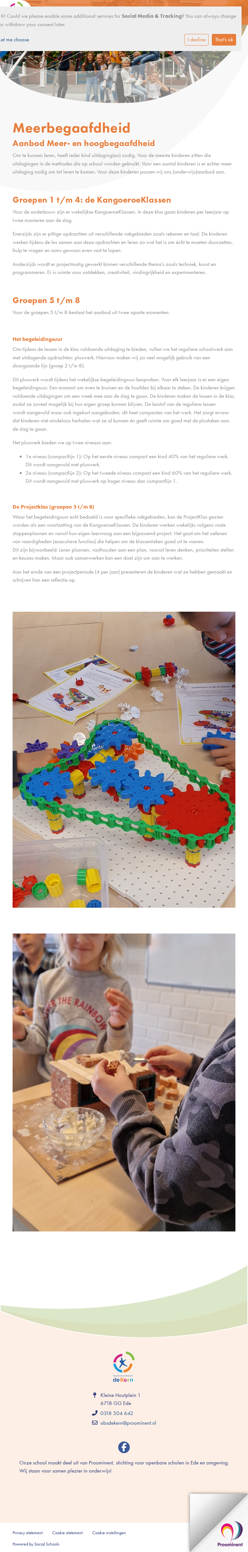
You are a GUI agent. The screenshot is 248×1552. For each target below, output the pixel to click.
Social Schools (46, 1544)
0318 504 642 (116, 1413)
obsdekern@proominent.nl (128, 1422)
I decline (197, 39)
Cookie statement (67, 1533)
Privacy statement (28, 1533)
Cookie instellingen (109, 1533)
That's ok (224, 39)
